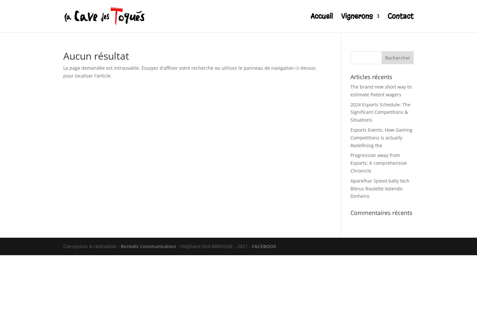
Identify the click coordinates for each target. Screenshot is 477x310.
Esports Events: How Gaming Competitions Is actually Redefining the (381, 138)
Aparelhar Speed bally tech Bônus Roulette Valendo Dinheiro (380, 188)
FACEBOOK (264, 246)
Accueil (322, 17)
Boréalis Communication (148, 246)
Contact (401, 17)
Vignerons (357, 17)
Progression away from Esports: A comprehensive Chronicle (378, 163)
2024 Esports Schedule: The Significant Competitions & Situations (380, 112)
